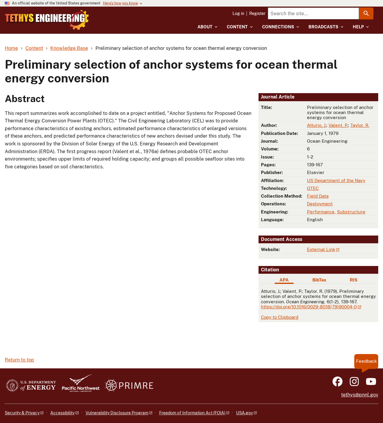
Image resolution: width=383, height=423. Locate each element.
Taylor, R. (359, 125)
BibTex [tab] (319, 279)
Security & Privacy (22, 412)
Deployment (320, 203)
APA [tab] (284, 279)
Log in (238, 13)
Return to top (19, 360)
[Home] (47, 20)
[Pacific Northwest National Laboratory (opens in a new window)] (78, 385)
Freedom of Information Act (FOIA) (192, 412)
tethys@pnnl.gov (359, 395)
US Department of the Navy (336, 180)
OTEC (313, 188)
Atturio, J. (316, 125)
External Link (321, 249)
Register (257, 13)
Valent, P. (338, 125)
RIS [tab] (353, 279)
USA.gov (244, 412)
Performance (321, 211)
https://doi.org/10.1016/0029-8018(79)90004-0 (309, 306)
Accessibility (62, 412)
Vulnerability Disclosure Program (117, 412)
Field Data (318, 196)
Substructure (351, 211)
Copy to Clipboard (279, 317)
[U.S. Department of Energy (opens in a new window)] (31, 386)
